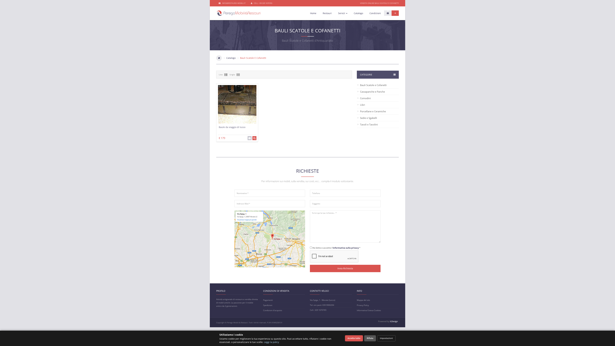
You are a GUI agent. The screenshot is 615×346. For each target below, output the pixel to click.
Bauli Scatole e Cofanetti (373, 85)
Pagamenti (268, 300)
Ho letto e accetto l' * (336, 247)
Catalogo (358, 13)
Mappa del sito (363, 300)
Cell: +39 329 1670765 (263, 3)
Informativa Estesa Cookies (369, 310)
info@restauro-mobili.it (234, 3)
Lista (221, 74)
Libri (362, 104)
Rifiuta (370, 338)
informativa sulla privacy (346, 247)
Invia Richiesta (345, 268)
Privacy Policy (363, 305)
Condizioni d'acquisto (272, 310)
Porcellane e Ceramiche (373, 111)
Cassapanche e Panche (372, 91)
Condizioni (375, 13)
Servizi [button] (342, 13)
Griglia (232, 74)
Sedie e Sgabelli (368, 117)
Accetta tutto (354, 338)
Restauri (327, 13)
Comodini (365, 98)
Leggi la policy (271, 342)
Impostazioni (386, 338)
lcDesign (394, 321)
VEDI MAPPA (270, 244)
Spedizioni (267, 305)
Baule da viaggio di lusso (232, 127)
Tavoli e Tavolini (369, 124)
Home (313, 13)
